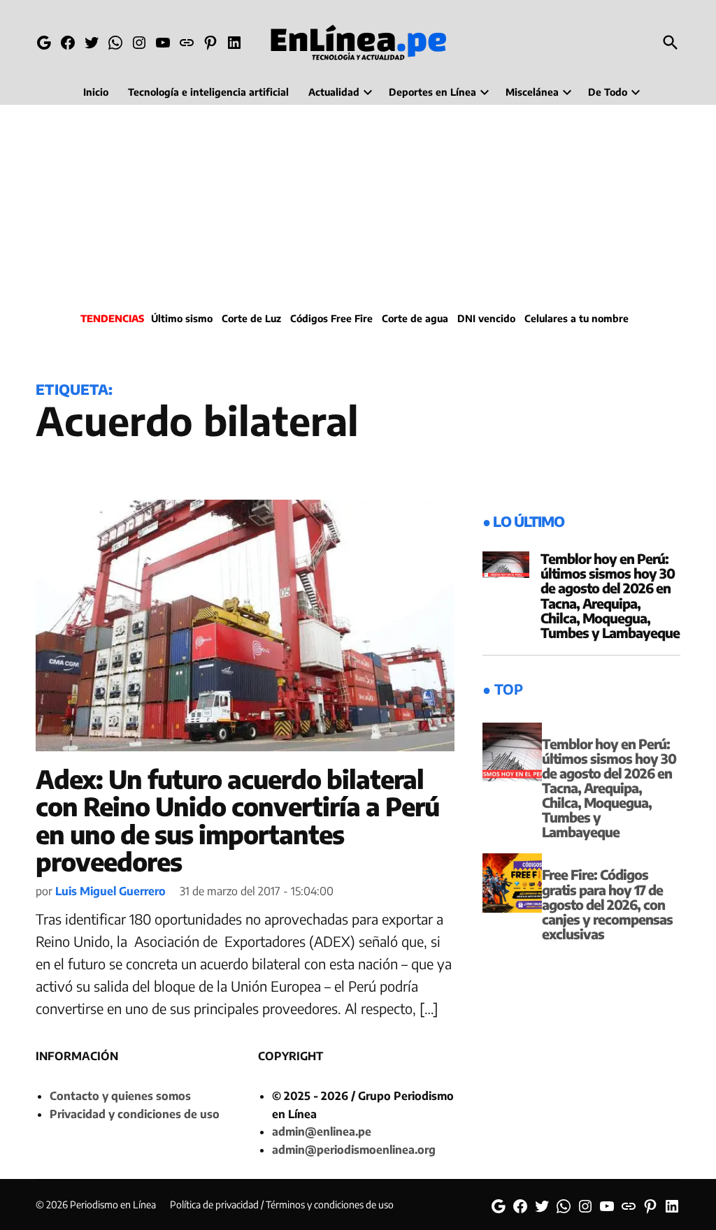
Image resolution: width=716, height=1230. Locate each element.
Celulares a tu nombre (576, 318)
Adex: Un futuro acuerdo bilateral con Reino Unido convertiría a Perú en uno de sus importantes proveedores (237, 820)
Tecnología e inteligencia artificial (208, 92)
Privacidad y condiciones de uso (135, 1114)
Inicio (95, 92)
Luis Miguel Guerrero (110, 891)
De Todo (607, 92)
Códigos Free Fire (331, 318)
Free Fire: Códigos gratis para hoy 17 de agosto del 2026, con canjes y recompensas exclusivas (607, 903)
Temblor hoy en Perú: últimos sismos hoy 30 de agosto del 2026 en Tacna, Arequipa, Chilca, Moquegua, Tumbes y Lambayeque (610, 595)
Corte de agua (415, 318)
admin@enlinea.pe (321, 1131)
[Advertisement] (358, 206)
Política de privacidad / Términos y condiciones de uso (282, 1204)
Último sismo (182, 318)
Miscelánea (532, 92)
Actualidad (333, 92)
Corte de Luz (251, 318)
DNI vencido (486, 318)
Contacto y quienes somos (120, 1096)
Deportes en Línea (432, 92)
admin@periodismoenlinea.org (354, 1150)
